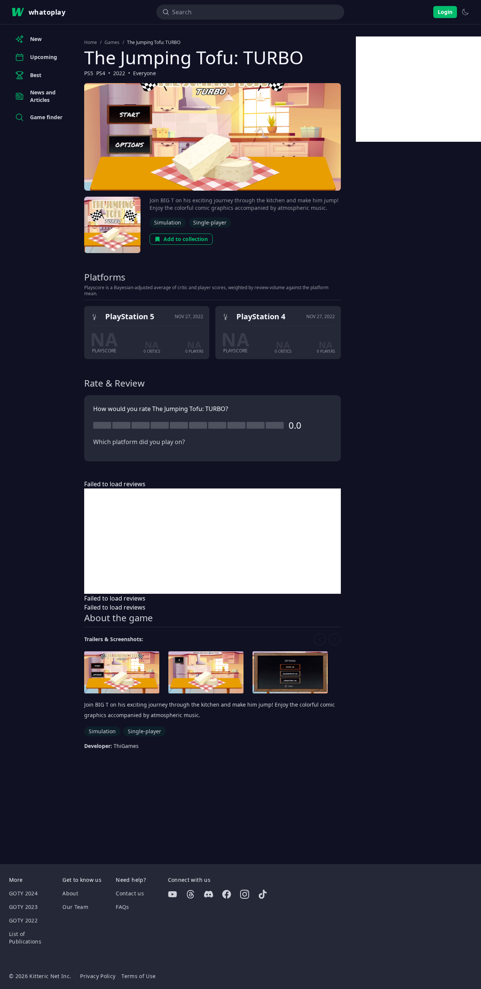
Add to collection (185, 239)
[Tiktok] (262, 894)
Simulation (167, 222)
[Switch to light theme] (465, 12)
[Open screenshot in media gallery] (121, 672)
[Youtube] (172, 894)
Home (90, 42)
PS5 (88, 73)
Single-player (210, 222)
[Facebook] (226, 894)
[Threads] (190, 894)
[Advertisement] (212, 541)
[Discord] (208, 894)
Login (445, 11)
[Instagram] (244, 894)
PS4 (100, 73)
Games (111, 42)
